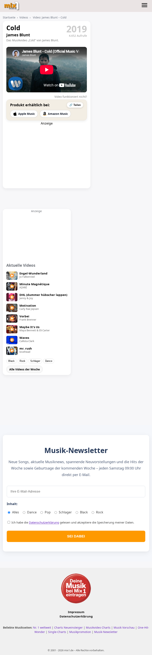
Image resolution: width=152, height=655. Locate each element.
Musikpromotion (80, 632)
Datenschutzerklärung (44, 522)
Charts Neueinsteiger (69, 627)
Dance (48, 361)
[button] (144, 7)
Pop (48, 512)
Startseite (9, 17)
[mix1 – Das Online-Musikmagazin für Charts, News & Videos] (12, 4)
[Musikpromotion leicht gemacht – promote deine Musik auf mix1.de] (76, 588)
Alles (15, 512)
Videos (23, 17)
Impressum (76, 612)
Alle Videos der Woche (24, 369)
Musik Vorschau (124, 627)
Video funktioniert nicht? (70, 97)
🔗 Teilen (75, 104)
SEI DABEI (76, 536)
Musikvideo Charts (98, 627)
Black (11, 361)
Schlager (35, 361)
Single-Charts (57, 632)
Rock (22, 361)
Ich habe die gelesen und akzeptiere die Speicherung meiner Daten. (72, 522)
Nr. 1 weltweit (42, 627)
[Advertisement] (46, 150)
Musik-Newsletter (106, 632)
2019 (76, 29)
